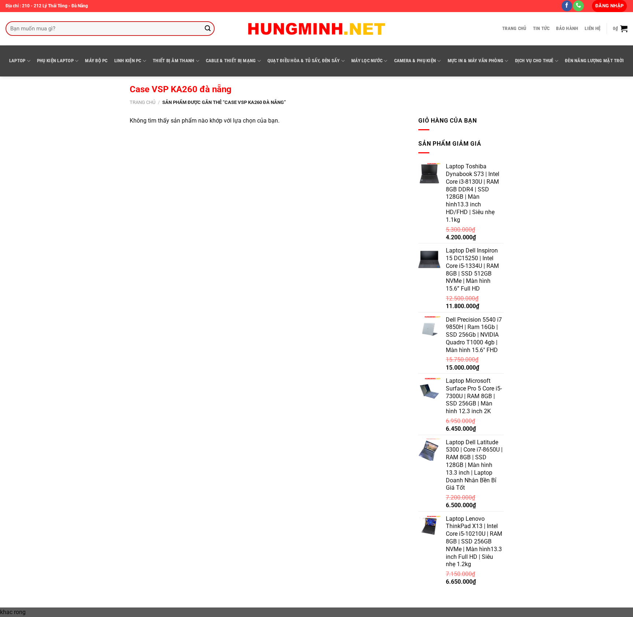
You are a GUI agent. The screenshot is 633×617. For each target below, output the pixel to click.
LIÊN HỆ (592, 28)
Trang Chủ (514, 28)
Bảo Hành (567, 28)
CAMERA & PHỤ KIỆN (415, 60)
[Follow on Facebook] (567, 5)
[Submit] (208, 28)
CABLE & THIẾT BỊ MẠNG (231, 60)
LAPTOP (17, 60)
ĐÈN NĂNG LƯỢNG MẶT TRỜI (594, 60)
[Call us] (578, 5)
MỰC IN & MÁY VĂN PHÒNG (476, 60)
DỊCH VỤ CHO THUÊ (534, 60)
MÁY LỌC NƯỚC (366, 60)
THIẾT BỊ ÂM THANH (173, 60)
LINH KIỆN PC (127, 60)
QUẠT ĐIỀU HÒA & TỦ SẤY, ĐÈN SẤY (303, 60)
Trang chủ (142, 102)
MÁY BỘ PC (96, 60)
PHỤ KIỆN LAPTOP (55, 60)
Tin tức (541, 28)
